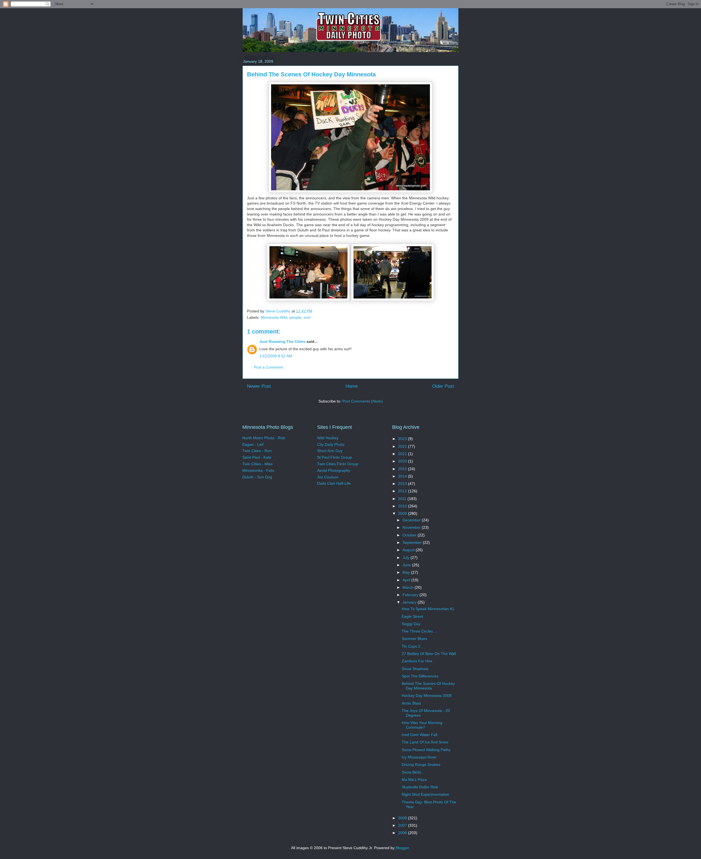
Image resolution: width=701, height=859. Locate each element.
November (412, 527)
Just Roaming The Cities (282, 341)
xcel (306, 317)
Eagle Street (412, 616)
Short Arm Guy (330, 451)
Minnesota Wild (274, 317)
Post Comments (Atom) (362, 401)
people (295, 317)
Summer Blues (414, 638)
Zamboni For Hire (417, 661)
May (407, 572)
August (409, 550)
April (407, 580)
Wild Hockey (327, 438)
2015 (403, 469)
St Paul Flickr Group (334, 457)
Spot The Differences (420, 676)
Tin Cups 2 (411, 646)
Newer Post (259, 386)
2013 (403, 483)
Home (352, 386)
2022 (403, 446)
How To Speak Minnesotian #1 (428, 609)
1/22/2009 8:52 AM (275, 356)
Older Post (443, 386)
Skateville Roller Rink (420, 787)
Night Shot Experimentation (425, 794)
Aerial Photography (333, 470)
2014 (403, 476)
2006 (403, 833)
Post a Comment (268, 367)
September (413, 542)
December (412, 520)
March (409, 587)
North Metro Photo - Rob (263, 438)
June (407, 565)
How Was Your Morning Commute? (422, 724)
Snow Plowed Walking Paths (426, 750)
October (410, 535)
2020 (403, 461)
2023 (403, 438)
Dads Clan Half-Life (334, 483)
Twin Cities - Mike (257, 464)
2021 (403, 454)
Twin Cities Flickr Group (337, 464)
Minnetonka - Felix (258, 470)
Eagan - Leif (252, 444)
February (411, 595)
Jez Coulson (327, 477)
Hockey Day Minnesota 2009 (427, 695)
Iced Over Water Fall (419, 734)
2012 (403, 491)
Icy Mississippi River (419, 757)
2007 (403, 825)
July (406, 557)
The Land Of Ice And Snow (425, 742)
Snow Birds (411, 772)
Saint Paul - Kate (256, 457)
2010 (403, 506)
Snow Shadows (415, 668)
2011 (402, 498)
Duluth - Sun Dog (257, 477)
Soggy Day (411, 624)
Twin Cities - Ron (257, 451)
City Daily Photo (330, 444)
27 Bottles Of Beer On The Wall (429, 653)
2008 (403, 818)
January (410, 602)
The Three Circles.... (419, 631)
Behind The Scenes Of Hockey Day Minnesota (428, 685)
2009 (403, 513)
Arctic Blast (411, 703)
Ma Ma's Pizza (414, 779)
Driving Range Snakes (421, 764)
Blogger (402, 848)
